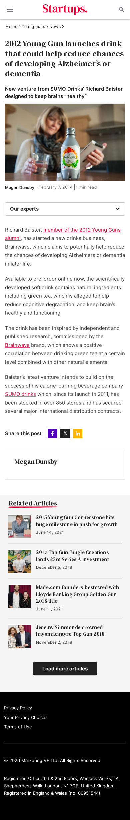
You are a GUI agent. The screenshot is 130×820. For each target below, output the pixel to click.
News (55, 27)
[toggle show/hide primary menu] (10, 10)
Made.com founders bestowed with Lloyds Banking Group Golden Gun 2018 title (77, 594)
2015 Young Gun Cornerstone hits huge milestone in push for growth (77, 520)
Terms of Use (18, 726)
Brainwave (17, 345)
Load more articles (65, 668)
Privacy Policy (18, 707)
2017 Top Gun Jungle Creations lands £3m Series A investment (72, 555)
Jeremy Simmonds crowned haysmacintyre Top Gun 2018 (70, 630)
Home (11, 27)
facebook (52, 433)
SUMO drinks (20, 394)
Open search (121, 10)
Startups (65, 9)
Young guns (33, 27)
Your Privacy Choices (26, 717)
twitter (65, 433)
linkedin (77, 433)
